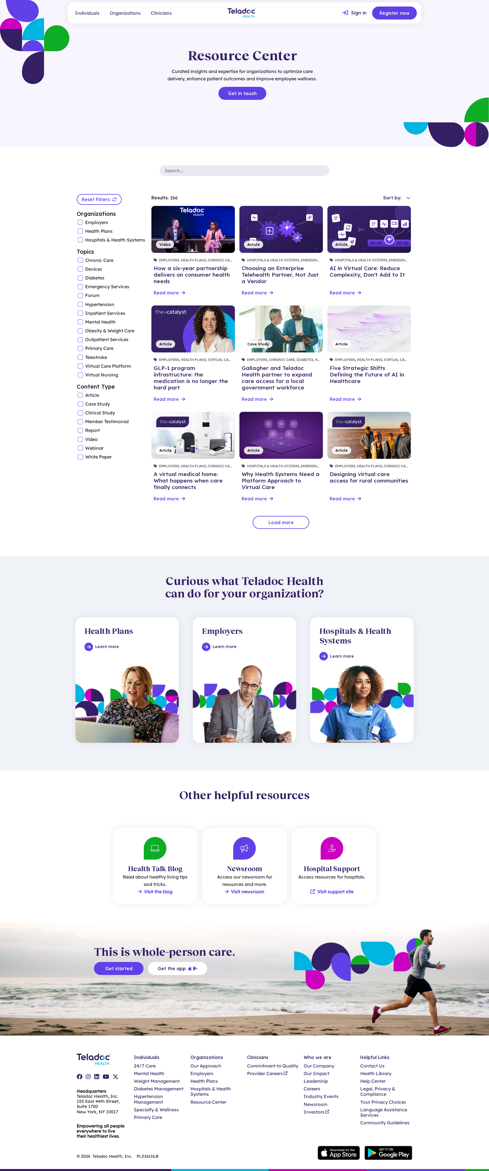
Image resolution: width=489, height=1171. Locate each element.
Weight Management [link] (157, 1081)
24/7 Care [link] (145, 1066)
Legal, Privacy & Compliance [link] (377, 1091)
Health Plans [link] (204, 1081)
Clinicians (161, 13)
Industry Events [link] (321, 1096)
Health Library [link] (375, 1073)
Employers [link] (201, 1073)
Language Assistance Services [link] (383, 1112)
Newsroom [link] (315, 1104)
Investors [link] (314, 1112)
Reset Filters (96, 199)
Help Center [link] (373, 1081)
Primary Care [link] (148, 1117)
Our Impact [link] (316, 1073)
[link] (354, 13)
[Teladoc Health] (242, 13)
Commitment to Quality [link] (272, 1066)
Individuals (87, 13)
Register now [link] (394, 13)
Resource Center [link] (208, 1102)
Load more (281, 522)
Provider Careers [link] (265, 1073)
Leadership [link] (316, 1081)
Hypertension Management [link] (148, 1099)
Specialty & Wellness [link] (156, 1109)
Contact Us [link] (372, 1066)
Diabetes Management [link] (158, 1089)
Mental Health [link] (149, 1073)
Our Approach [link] (205, 1066)
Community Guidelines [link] (384, 1122)
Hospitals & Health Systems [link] (210, 1091)
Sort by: (392, 198)
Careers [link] (312, 1089)
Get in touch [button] (242, 93)
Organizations (125, 13)
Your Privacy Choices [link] (383, 1102)
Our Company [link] (319, 1066)
